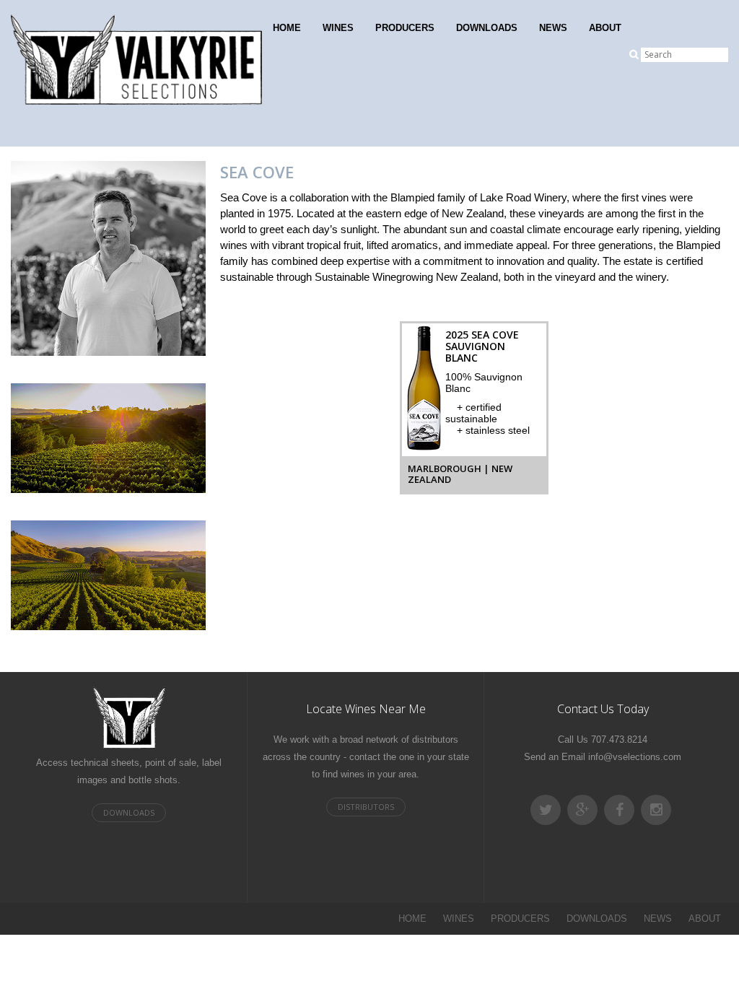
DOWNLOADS (486, 27)
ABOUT (605, 27)
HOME (287, 27)
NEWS (553, 27)
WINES (338, 27)
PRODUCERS (404, 27)
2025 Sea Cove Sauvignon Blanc (482, 346)
